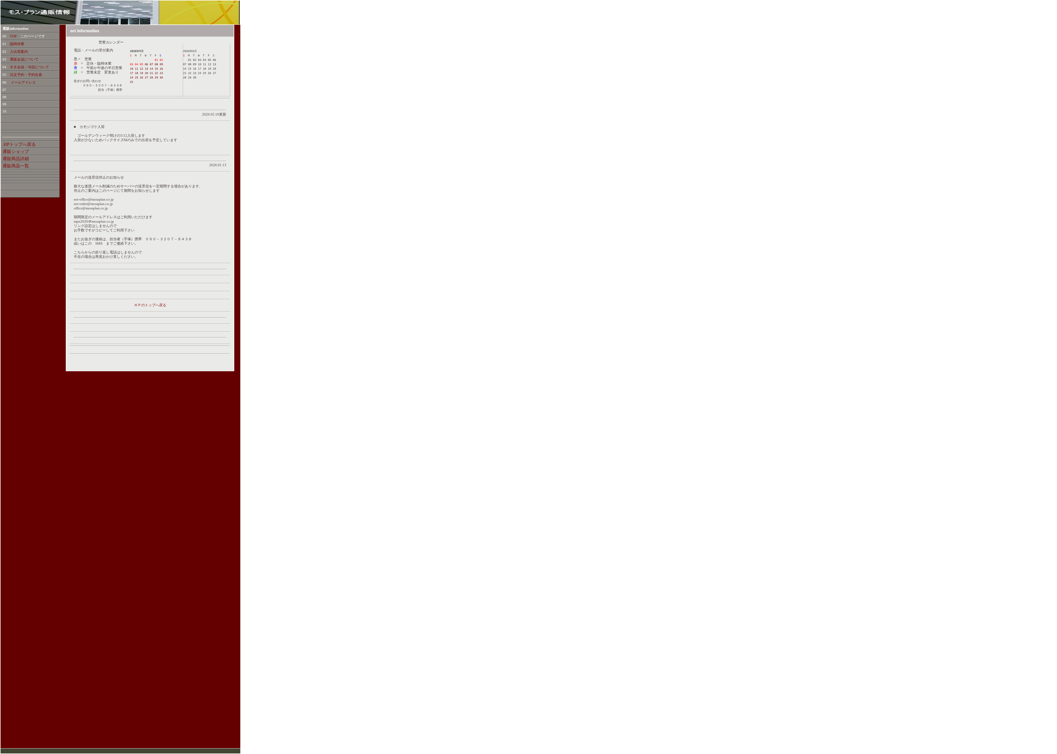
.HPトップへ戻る (19, 144)
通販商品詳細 (15, 158)
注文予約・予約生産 (26, 75)
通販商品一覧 (15, 165)
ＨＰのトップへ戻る (150, 305)
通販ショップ (15, 151)
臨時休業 (17, 44)
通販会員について (24, 59)
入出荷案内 (19, 52)
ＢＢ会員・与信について (29, 67)
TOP (11, 36)
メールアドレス (23, 82)
